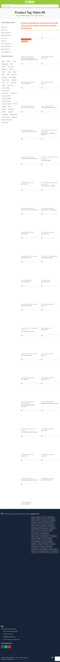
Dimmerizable (5, 64)
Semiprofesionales (25, 403)
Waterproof (14, 117)
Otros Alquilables (5, 52)
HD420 (9, 72)
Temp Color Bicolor (6, 101)
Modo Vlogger (12, 77)
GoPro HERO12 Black (26, 83)
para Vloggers (44, 131)
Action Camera (47, 157)
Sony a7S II (43, 456)
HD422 (14, 72)
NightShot (14, 80)
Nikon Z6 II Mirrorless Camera (28, 107)
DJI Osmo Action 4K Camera (27, 331)
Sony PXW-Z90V (45, 233)
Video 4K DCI (11, 109)
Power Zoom (14, 82)
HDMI (3, 74)
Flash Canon (10, 66)
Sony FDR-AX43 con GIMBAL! (48, 185)
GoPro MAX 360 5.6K (26, 257)
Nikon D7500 (44, 329)
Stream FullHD (5, 93)
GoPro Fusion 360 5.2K (26, 355)
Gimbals (50, 129)
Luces (2, 38)
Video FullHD (5, 114)
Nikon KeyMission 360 (26, 305)
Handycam (55, 129)
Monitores (31, 56)
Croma (14, 61)
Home (17, 15)
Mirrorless (51, 56)
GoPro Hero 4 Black (25, 504)
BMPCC (9, 61)
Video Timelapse (6, 117)
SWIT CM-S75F (24, 233)
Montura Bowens (6, 80)
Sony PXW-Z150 (45, 379)
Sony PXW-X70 (24, 379)
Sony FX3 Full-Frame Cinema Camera (29, 209)
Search (57, 6)
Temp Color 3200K (6, 95)
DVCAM (4, 66)
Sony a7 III (43, 355)
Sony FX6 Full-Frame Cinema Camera (29, 158)
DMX (11, 64)
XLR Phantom (5, 122)
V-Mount (10, 106)
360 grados (23, 256)
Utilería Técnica (4, 49)
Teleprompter (14, 93)
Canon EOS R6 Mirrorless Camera (28, 131)
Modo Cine (14, 74)
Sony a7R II (23, 456)
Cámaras (46, 56)
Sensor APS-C (10, 85)
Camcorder (31, 157)
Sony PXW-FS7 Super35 (46, 480)
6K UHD (42, 401)
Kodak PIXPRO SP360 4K (47, 257)
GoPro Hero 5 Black (25, 281)
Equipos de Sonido (5, 35)
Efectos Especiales (5, 46)
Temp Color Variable (6, 103)
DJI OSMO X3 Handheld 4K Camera (29, 432)
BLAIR (3, 61)
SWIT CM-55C (24, 184)
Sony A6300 (44, 430)
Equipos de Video (24, 56)
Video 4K (4, 109)
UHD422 (4, 106)
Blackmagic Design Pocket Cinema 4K (29, 480)
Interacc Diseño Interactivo (20, 659)
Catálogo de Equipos (25, 15)
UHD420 (15, 103)
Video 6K (4, 111)
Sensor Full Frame (6, 88)
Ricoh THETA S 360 (45, 281)
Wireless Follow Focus (7, 119)
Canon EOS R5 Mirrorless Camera (48, 107)
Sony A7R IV (44, 58)
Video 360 (10, 111)
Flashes (3, 40)
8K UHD (42, 106)
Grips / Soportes (5, 43)
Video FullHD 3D (13, 114)
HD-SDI (3, 72)
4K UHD (42, 56)
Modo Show (4, 77)
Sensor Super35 (5, 90)
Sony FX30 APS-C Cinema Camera (49, 209)
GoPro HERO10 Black (46, 160)
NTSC (3, 82)
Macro (8, 74)
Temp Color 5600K (6, 98)
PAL (8, 82)
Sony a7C (43, 83)
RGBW (3, 85)
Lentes (2, 30)
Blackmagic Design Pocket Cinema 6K (49, 403)
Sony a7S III (44, 305)
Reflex (50, 328)
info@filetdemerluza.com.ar (9, 636)
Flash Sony (11, 69)
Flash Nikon (4, 69)
